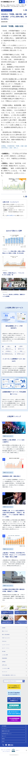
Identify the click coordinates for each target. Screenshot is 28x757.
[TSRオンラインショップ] (14, 706)
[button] (26, 1)
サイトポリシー (11, 215)
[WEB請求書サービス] (7, 610)
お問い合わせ (4, 665)
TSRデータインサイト (11, 5)
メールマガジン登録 (5, 668)
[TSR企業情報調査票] (14, 719)
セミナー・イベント (5, 648)
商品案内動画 (4, 658)
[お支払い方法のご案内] (21, 610)
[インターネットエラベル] (14, 712)
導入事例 (3, 651)
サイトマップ (4, 671)
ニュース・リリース (5, 644)
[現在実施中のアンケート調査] (21, 619)
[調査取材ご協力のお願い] (7, 619)
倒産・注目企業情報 (5, 634)
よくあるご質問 (5, 654)
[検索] (24, 681)
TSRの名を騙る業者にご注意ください (9, 675)
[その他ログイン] (14, 699)
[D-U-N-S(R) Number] (14, 693)
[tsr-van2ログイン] (14, 686)
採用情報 (3, 661)
